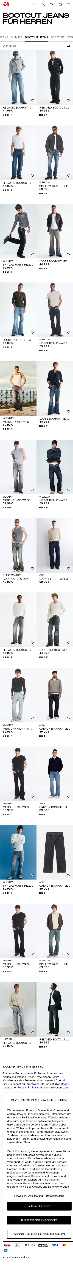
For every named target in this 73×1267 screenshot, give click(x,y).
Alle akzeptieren (39, 1206)
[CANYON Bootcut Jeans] (54, 695)
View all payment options (16, 1257)
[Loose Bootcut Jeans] (54, 231)
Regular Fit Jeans (28, 1087)
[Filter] (68, 46)
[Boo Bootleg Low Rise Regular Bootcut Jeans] (18, 545)
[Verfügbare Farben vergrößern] (42, 736)
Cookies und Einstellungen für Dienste (39, 1234)
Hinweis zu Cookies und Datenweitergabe (39, 1195)
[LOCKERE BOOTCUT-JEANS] (54, 545)
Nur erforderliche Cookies (39, 1220)
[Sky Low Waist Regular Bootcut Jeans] (54, 152)
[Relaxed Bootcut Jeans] (18, 77)
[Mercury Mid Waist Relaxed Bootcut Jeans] (54, 309)
